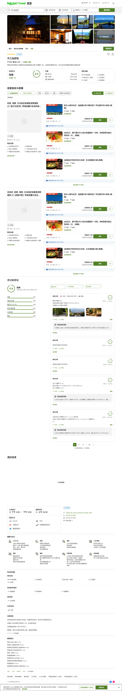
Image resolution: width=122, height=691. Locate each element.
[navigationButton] (70, 444)
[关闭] (119, 687)
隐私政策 (24, 689)
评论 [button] (26, 48)
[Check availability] (110, 120)
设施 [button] (31, 48)
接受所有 (101, 687)
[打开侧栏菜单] (113, 3)
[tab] (97, 93)
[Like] (108, 54)
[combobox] (25, 10)
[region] (61, 687)
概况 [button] (10, 48)
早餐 (39, 93)
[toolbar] (58, 10)
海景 (54, 93)
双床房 (47, 93)
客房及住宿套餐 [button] (18, 48)
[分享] (113, 54)
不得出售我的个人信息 (70, 676)
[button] (16, 3)
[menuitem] (86, 3)
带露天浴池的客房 (64, 93)
